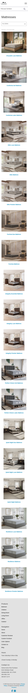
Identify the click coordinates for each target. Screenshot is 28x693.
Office (3, 618)
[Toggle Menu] (26, 3)
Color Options (5, 641)
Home (3, 629)
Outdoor (3, 621)
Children (3, 609)
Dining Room (5, 612)
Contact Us (4, 644)
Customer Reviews (7, 635)
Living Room (5, 615)
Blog (2, 647)
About (3, 632)
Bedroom (4, 607)
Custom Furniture (6, 638)
